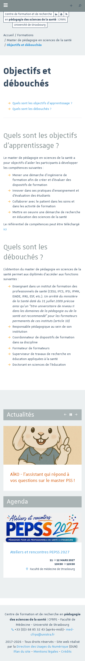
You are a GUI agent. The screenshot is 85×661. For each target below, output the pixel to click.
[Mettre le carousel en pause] (71, 414)
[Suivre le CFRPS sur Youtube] (61, 14)
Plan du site (22, 651)
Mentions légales (46, 651)
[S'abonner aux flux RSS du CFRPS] (66, 14)
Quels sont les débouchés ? (31, 109)
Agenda (17, 502)
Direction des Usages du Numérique (42, 646)
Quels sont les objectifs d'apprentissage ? (42, 103)
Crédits (66, 651)
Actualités (20, 415)
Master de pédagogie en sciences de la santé (39, 40)
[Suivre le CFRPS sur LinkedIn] (56, 14)
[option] (42, 458)
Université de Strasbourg (30, 25)
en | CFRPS (35, 19)
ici (5, 229)
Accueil (8, 35)
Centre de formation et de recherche (28, 14)
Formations (25, 35)
